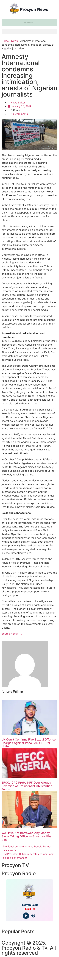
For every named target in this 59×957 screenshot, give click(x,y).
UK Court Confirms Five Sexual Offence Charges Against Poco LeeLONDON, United (29, 743)
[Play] (26, 916)
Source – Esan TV (12, 633)
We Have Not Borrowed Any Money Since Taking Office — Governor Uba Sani (26, 836)
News (14, 40)
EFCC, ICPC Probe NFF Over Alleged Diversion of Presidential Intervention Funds (27, 786)
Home (5, 40)
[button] (29, 31)
